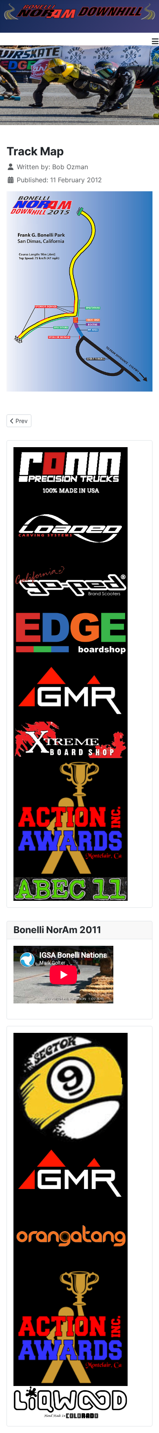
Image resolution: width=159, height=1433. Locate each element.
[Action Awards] (70, 1326)
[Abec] (70, 888)
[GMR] (70, 1173)
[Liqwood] (70, 1402)
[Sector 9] (70, 1088)
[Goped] (70, 579)
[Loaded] (70, 528)
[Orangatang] (70, 1235)
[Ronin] (70, 471)
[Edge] (70, 629)
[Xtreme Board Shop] (70, 739)
